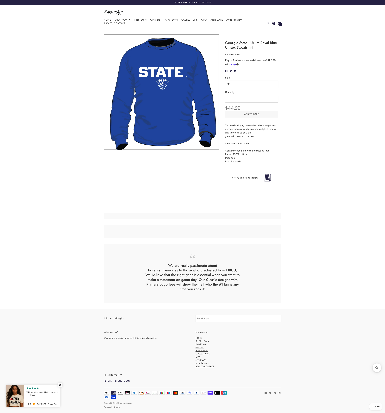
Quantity (229, 92)
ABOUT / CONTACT (114, 23)
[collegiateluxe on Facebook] (266, 392)
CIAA (204, 19)
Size (227, 77)
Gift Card (155, 19)
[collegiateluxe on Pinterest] (275, 392)
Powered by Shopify (112, 407)
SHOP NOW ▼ (122, 19)
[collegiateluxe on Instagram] (279, 392)
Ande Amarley (234, 19)
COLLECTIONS (189, 19)
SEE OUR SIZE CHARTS (245, 178)
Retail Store (140, 19)
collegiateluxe (125, 403)
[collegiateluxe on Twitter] (270, 392)
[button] (60, 385)
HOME (107, 19)
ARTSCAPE (217, 19)
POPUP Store (171, 19)
